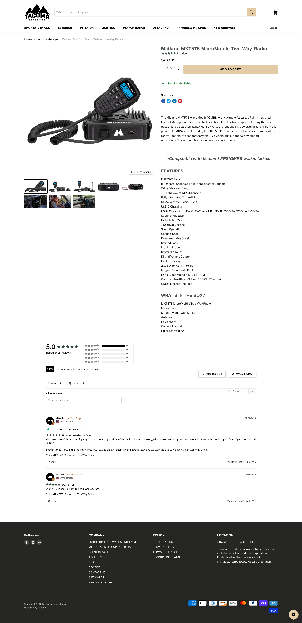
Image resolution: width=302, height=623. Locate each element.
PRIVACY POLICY (163, 547)
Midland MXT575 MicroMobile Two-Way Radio (70, 455)
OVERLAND (161, 27)
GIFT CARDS (96, 577)
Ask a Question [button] (214, 373)
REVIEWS (95, 567)
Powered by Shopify (35, 607)
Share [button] (53, 461)
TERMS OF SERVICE (165, 552)
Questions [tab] (75, 383)
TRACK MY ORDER (100, 582)
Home (28, 39)
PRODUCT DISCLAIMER (167, 557)
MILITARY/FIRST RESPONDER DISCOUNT (114, 547)
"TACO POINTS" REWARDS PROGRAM (112, 542)
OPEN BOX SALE (99, 552)
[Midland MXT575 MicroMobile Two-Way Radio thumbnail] (35, 186)
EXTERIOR (65, 27)
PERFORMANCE (134, 27)
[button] (248, 461)
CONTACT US (97, 572)
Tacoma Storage (47, 39)
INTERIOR (87, 27)
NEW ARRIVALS (225, 27)
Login (273, 27)
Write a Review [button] (244, 373)
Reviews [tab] (52, 383)
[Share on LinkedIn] (174, 101)
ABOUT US (95, 557)
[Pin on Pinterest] (180, 101)
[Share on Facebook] (163, 101)
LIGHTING (108, 27)
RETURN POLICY (163, 542)
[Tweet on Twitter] (169, 101)
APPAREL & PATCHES (191, 27)
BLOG (92, 562)
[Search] (251, 12)
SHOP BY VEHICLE (37, 27)
